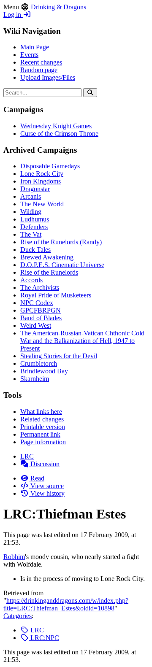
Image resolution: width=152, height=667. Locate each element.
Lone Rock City (41, 173)
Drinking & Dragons (58, 7)
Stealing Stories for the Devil (58, 355)
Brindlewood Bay (44, 371)
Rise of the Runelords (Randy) (61, 242)
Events (29, 54)
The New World (42, 204)
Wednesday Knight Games (56, 126)
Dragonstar (35, 188)
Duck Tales (35, 249)
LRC (27, 456)
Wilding (30, 211)
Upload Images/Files (47, 77)
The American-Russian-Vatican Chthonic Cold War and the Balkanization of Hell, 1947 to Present (82, 340)
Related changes (42, 419)
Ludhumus (34, 219)
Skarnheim (34, 378)
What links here (41, 411)
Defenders (34, 226)
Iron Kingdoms (40, 181)
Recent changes (41, 62)
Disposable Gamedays (50, 166)
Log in (13, 14)
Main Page (34, 47)
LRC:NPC (44, 637)
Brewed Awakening (46, 257)
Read (36, 478)
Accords (31, 280)
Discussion (44, 463)
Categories (17, 615)
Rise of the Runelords (49, 272)
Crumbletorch (38, 363)
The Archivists (39, 287)
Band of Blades (41, 317)
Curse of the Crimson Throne (59, 133)
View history (47, 493)
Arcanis (30, 196)
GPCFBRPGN (40, 310)
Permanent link (40, 434)
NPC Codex (36, 302)
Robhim (14, 556)
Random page (38, 69)
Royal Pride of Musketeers (55, 295)
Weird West (35, 325)
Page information (43, 442)
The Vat (30, 234)
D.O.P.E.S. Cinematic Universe (62, 264)
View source (46, 485)
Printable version (42, 426)
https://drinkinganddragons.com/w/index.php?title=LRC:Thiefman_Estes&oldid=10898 (65, 604)
